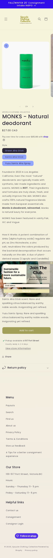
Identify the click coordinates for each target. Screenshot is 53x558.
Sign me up (26, 291)
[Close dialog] (51, 263)
